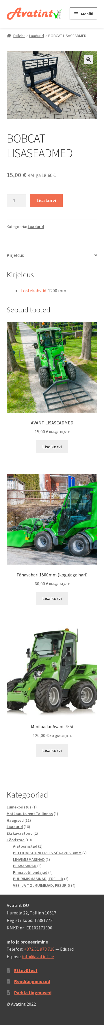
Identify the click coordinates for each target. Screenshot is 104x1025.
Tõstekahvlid (33, 290)
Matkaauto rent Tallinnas (30, 813)
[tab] (52, 255)
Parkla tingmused (32, 992)
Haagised (15, 820)
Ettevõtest (26, 970)
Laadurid (36, 35)
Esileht (19, 35)
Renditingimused (32, 981)
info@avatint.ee (38, 956)
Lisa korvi (46, 200)
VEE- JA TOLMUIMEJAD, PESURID (41, 885)
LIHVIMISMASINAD (29, 859)
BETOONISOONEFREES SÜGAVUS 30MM (47, 852)
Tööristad (16, 839)
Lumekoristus (19, 807)
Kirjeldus (15, 255)
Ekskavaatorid (20, 833)
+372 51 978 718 (39, 949)
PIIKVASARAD (24, 865)
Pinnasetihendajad (30, 872)
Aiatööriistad (25, 846)
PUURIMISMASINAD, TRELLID (38, 878)
